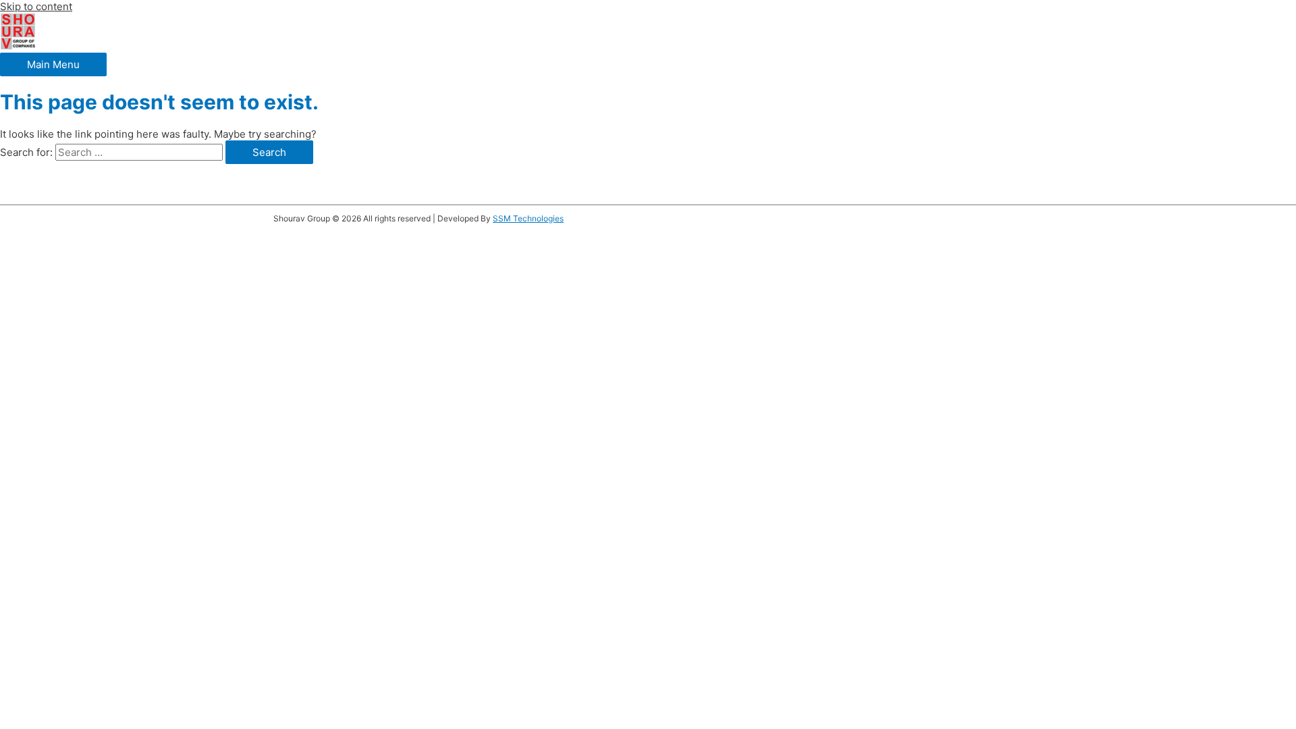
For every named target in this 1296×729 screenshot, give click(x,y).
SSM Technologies (528, 218)
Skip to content (36, 6)
